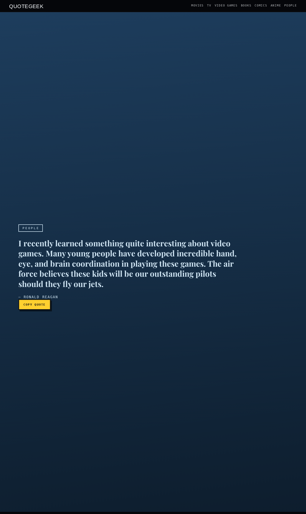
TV (209, 5)
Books (246, 5)
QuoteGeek (26, 6)
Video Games (226, 5)
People (290, 5)
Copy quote (34, 304)
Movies (197, 5)
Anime (276, 5)
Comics (261, 5)
